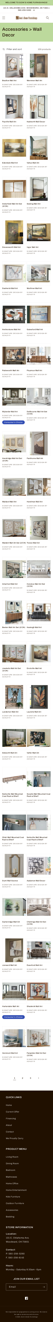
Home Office (12, 1183)
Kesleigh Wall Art (34, 627)
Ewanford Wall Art (34, 965)
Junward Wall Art (9, 965)
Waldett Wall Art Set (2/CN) (14, 543)
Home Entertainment (16, 1190)
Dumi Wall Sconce (10, 881)
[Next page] (38, 1078)
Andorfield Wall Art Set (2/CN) (12, 205)
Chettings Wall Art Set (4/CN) (36, 923)
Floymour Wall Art (34, 370)
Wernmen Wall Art (34, 81)
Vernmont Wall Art (10, 1053)
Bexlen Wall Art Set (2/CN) (13, 627)
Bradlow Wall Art (9, 81)
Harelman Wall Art (35, 502)
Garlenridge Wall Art (11, 922)
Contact (10, 1132)
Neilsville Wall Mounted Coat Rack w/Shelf (12, 795)
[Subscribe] (43, 1286)
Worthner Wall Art (34, 288)
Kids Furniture (13, 1197)
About (9, 1125)
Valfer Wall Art (33, 753)
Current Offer (12, 1112)
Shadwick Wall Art (34, 1006)
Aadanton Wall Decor (36, 881)
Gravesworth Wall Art (11, 247)
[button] (3, 18)
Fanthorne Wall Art (35, 458)
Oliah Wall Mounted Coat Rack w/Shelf (13, 838)
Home (9, 1105)
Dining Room (12, 1163)
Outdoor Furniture (15, 1203)
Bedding (10, 1217)
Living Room (12, 1157)
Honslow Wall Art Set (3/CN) (36, 585)
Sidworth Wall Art (9, 753)
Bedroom (10, 1170)
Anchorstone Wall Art (11, 329)
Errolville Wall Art (34, 668)
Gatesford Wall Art (35, 329)
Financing (11, 1118)
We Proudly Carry (14, 1138)
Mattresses (11, 1177)
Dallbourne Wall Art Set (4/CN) (37, 413)
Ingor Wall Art (32, 247)
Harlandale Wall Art (10, 1006)
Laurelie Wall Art (34, 712)
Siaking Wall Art (34, 204)
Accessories (12, 1210)
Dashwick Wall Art (10, 288)
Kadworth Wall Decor (36, 122)
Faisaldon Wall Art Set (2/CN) (36, 1054)
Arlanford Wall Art (10, 584)
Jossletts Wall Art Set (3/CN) (11, 669)
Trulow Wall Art (33, 543)
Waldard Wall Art (9, 502)
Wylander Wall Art (10, 412)
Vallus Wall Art (33, 163)
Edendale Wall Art (10, 163)
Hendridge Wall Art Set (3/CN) (12, 459)
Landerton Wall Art (10, 712)
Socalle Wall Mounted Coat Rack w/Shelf (38, 795)
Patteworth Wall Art (10, 370)
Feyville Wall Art (9, 122)
